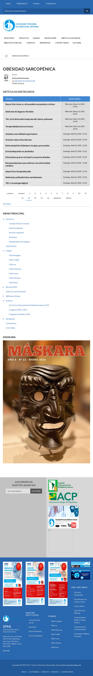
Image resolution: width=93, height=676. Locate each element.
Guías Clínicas (79, 606)
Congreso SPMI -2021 (18, 310)
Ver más (6, 204)
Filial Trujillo (14, 260)
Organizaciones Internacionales (80, 628)
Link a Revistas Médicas (79, 611)
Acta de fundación (36, 636)
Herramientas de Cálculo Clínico (80, 600)
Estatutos (13, 237)
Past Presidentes (16, 228)
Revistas (55, 672)
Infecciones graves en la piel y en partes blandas (27, 157)
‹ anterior (21, 193)
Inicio (6, 56)
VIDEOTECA (24, 38)
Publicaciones (22, 3)
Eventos (36, 3)
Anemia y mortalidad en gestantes (21, 134)
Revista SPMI (50, 38)
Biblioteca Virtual (13, 43)
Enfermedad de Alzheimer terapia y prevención (27, 145)
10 (79, 193)
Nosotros (9, 38)
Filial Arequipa (15, 255)
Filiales (36, 38)
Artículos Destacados (78, 593)
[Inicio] (21, 25)
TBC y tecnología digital (16, 183)
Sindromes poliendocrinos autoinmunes (23, 177)
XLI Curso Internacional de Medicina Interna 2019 (29, 305)
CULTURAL (77, 43)
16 (48, 198)
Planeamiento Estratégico (19, 242)
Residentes (45, 43)
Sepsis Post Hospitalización (18, 171)
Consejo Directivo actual (19, 223)
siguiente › (58, 198)
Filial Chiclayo (14, 278)
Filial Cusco (13, 273)
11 (86, 193)
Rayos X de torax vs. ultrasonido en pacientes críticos (30, 104)
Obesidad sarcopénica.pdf (24, 81)
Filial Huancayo (15, 269)
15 (42, 198)
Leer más (6, 651)
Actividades (34, 672)
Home (8, 3)
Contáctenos (51, 3)
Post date (74, 99)
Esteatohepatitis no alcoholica (19, 151)
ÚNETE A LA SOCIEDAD (70, 38)
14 (35, 198)
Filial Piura (13, 282)
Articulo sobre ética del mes (18, 140)
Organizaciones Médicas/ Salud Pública (80, 620)
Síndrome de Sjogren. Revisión (19, 111)
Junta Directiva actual (34, 621)
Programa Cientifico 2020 (19, 314)
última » (69, 198)
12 (22, 198)
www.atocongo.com (73, 665)
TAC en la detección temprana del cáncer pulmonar (29, 119)
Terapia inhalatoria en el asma (19, 126)
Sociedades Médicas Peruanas (81, 635)
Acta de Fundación (16, 233)
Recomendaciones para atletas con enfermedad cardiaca (27, 164)
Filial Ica (12, 264)
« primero (9, 193)
